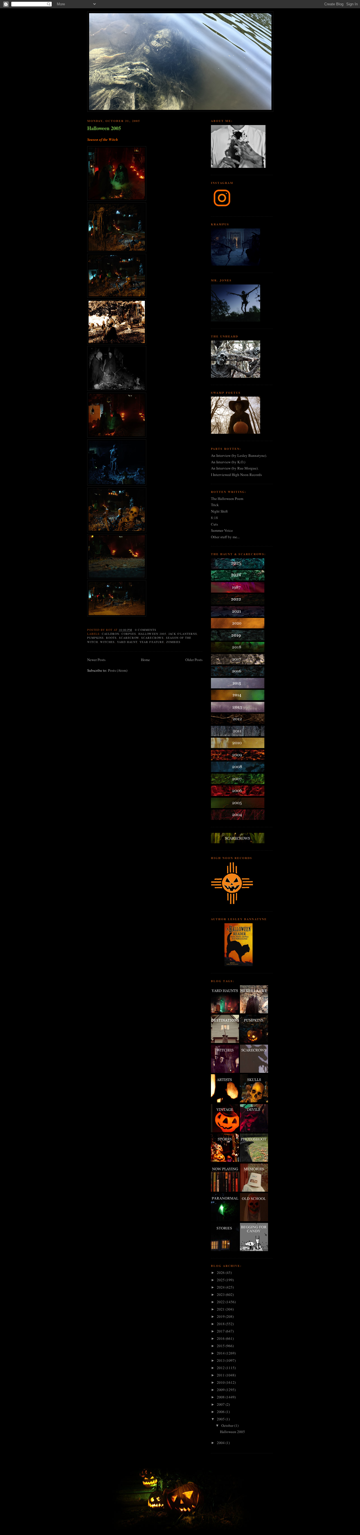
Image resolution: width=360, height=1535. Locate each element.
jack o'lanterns (182, 634)
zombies (173, 642)
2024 (221, 1287)
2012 (221, 1367)
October (227, 1425)
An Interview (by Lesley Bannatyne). (239, 455)
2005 (221, 1418)
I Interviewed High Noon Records (236, 474)
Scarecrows (152, 638)
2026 (221, 1272)
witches (107, 642)
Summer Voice (222, 530)
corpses (129, 634)
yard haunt (127, 642)
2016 (221, 1338)
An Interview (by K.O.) (228, 461)
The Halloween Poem (227, 498)
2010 (221, 1382)
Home (145, 659)
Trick (215, 504)
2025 (221, 1279)
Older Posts (193, 659)
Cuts (214, 524)
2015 (221, 1345)
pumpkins (95, 638)
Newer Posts (96, 659)
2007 (221, 1404)
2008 (221, 1397)
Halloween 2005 (104, 128)
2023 (221, 1294)
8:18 (214, 517)
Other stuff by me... (225, 536)
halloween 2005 (152, 634)
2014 (221, 1353)
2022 (221, 1301)
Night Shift (219, 511)
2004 (221, 1442)
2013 (221, 1360)
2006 (221, 1411)
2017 (221, 1331)
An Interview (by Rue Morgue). (234, 468)
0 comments (145, 630)
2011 (221, 1375)
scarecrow (129, 638)
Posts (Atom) (117, 670)
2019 (221, 1316)
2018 (221, 1323)
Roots (111, 638)
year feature (152, 642)
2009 (221, 1389)
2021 (221, 1309)
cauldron (110, 634)
